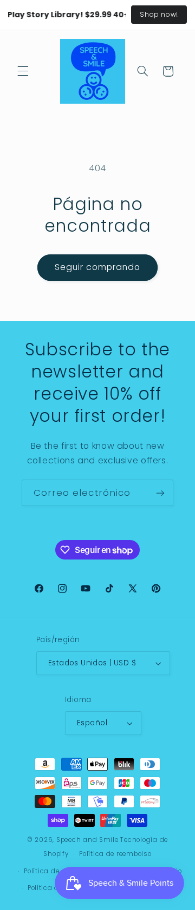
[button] (22, 71)
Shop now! (159, 14)
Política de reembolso (115, 854)
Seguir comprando (98, 267)
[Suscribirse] (160, 493)
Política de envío (55, 888)
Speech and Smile (87, 839)
